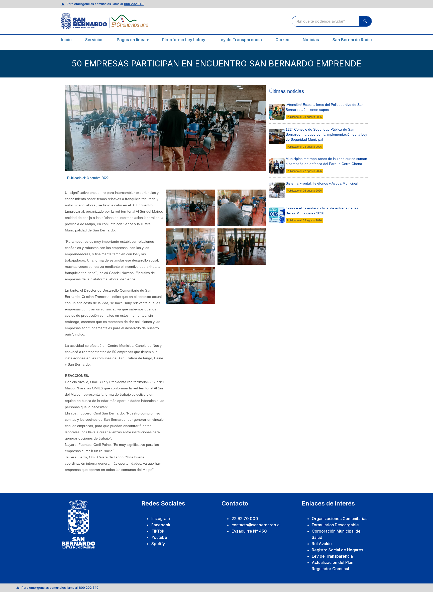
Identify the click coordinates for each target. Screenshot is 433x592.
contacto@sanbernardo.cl (256, 524)
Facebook (160, 524)
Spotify (158, 543)
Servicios (94, 39)
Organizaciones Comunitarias (339, 518)
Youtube (159, 537)
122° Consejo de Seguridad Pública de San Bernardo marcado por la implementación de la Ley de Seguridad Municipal (326, 134)
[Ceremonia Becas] (277, 209)
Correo (282, 39)
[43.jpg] (277, 184)
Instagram (160, 518)
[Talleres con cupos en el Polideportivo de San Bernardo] (277, 106)
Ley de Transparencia (240, 39)
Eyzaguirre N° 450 (249, 531)
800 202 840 (134, 4)
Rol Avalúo (322, 543)
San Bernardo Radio (352, 39)
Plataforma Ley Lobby (183, 39)
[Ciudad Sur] (277, 160)
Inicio (66, 39)
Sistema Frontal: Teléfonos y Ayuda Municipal (322, 183)
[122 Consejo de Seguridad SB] (277, 130)
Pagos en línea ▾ (133, 39)
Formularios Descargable (335, 524)
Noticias (311, 39)
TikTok (157, 531)
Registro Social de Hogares (337, 549)
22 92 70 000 (245, 518)
